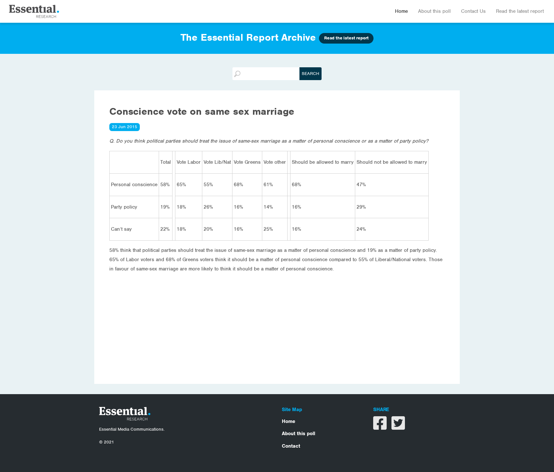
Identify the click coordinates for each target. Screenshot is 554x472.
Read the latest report (520, 11)
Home (401, 11)
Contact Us (473, 11)
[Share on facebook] (380, 427)
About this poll (434, 11)
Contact (291, 446)
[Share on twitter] (398, 427)
